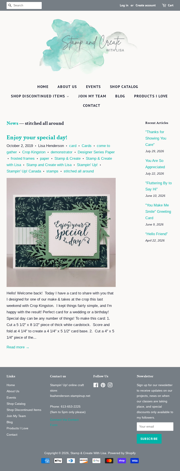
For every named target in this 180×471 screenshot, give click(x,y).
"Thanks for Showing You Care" (155, 138)
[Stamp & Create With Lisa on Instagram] (110, 386)
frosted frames (23, 158)
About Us (67, 86)
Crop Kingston (33, 152)
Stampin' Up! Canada (24, 171)
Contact (92, 105)
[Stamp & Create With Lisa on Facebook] (95, 386)
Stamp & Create (67, 158)
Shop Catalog (124, 86)
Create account (146, 5)
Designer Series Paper (96, 152)
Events (93, 86)
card (72, 146)
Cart (170, 5)
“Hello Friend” (156, 234)
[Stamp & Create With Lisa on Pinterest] (103, 386)
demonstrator (61, 152)
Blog (120, 96)
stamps (52, 171)
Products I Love (151, 96)
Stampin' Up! (87, 165)
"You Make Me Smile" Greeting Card (158, 211)
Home (43, 86)
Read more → (18, 347)
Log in (124, 5)
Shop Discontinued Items (39, 96)
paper (44, 158)
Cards (87, 146)
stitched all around (79, 171)
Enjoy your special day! (37, 137)
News (12, 123)
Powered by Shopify (122, 453)
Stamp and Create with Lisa (49, 165)
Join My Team (92, 96)
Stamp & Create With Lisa (88, 453)
